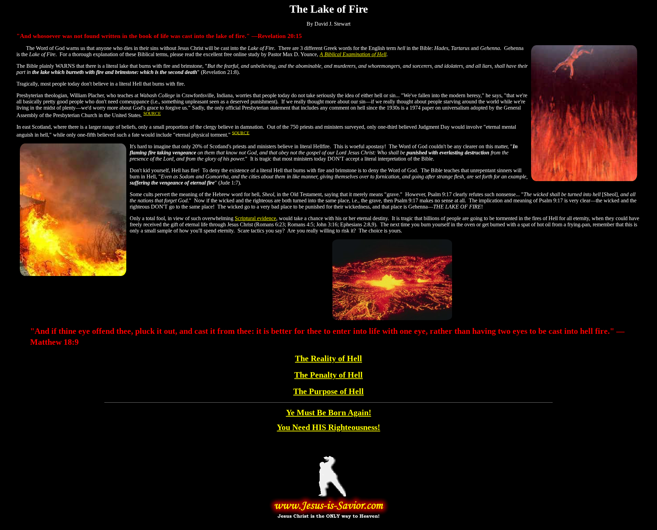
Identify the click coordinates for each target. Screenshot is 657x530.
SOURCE (152, 113)
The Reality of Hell (328, 358)
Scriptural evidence (255, 218)
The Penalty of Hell (328, 374)
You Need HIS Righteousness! (328, 427)
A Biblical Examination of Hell (353, 54)
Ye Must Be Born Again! (328, 412)
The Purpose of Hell (328, 391)
